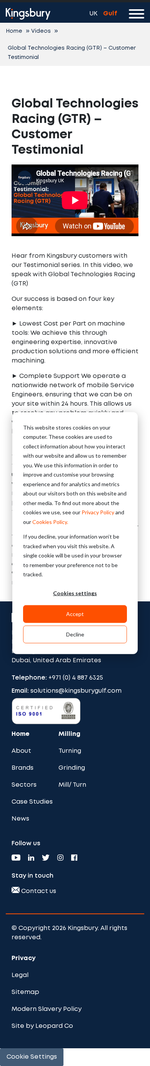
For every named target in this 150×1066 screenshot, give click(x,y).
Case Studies (32, 802)
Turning (69, 751)
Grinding (71, 768)
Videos (41, 31)
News (20, 819)
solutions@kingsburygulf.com (76, 691)
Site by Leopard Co (42, 1026)
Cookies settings (75, 593)
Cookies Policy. (50, 521)
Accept (75, 613)
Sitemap (25, 992)
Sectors (24, 785)
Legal (20, 975)
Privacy (24, 958)
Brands (22, 768)
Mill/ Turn (72, 785)
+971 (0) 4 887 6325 (75, 678)
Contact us (38, 891)
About (21, 751)
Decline (75, 634)
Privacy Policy (98, 512)
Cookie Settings (32, 1057)
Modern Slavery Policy (47, 1009)
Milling (69, 734)
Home (14, 31)
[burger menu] (136, 15)
